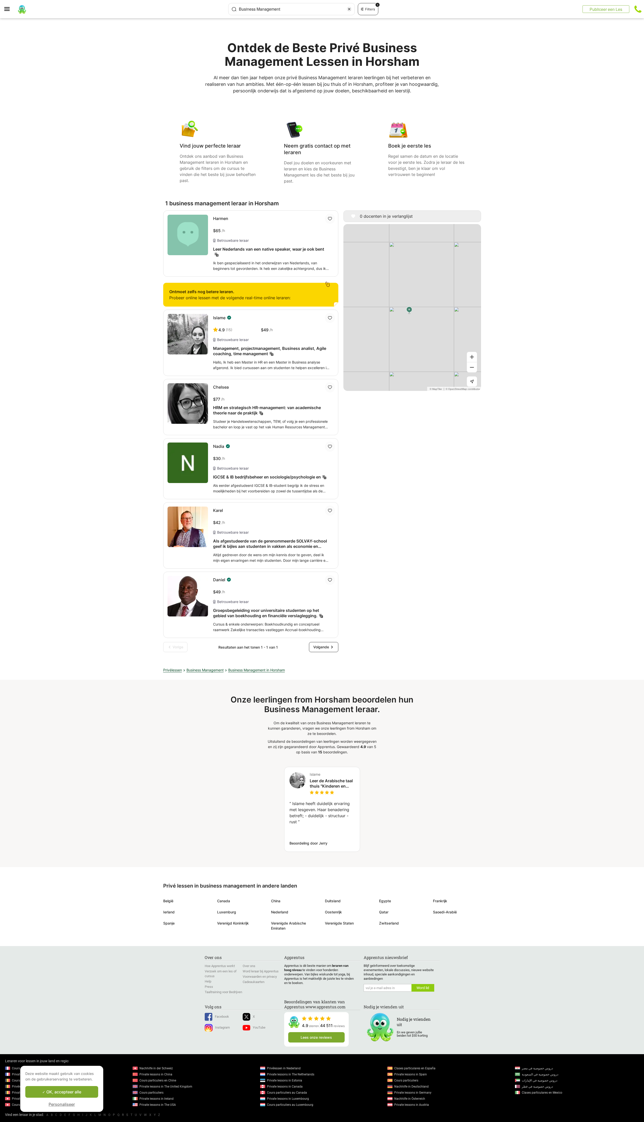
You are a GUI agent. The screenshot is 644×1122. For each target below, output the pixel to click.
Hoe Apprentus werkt (220, 966)
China (275, 901)
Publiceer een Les (606, 9)
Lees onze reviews (316, 1037)
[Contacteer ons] (637, 9)
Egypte (385, 901)
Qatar (383, 912)
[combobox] (291, 9)
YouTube (259, 1027)
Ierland (169, 912)
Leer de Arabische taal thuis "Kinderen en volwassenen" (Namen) (332, 783)
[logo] (22, 9)
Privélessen (172, 670)
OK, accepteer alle (63, 1091)
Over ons (249, 966)
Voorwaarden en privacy (260, 976)
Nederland (279, 912)
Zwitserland (389, 923)
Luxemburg (226, 912)
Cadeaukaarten (253, 982)
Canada (223, 901)
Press (209, 987)
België (168, 901)
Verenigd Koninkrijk (233, 923)
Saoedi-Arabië (445, 912)
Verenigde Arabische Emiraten (288, 925)
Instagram (222, 1027)
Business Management (205, 670)
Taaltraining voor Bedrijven (223, 992)
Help (208, 981)
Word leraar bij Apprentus (261, 971)
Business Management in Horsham (256, 670)
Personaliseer (62, 1104)
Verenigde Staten (339, 923)
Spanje (169, 923)
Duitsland (333, 901)
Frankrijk (440, 901)
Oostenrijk (333, 912)
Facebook (222, 1016)
